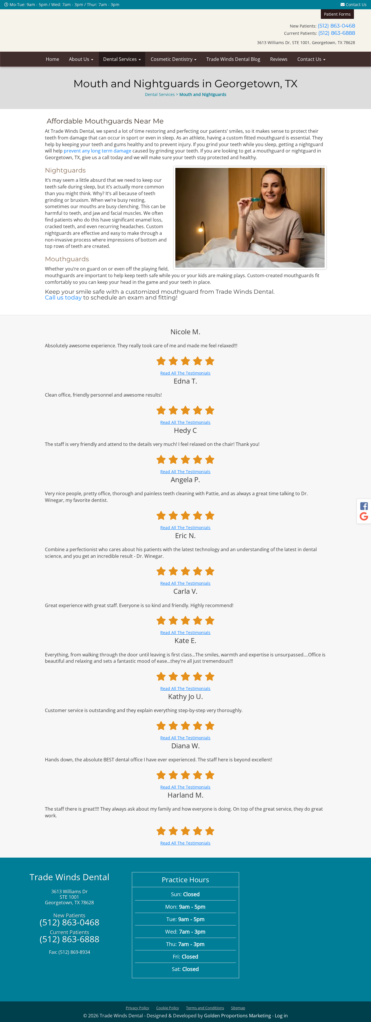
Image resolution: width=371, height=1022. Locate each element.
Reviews (279, 59)
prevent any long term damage (97, 151)
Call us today (63, 297)
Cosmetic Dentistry (172, 59)
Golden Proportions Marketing (237, 1015)
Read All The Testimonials (185, 373)
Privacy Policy (137, 1007)
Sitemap (238, 1007)
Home (52, 59)
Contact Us (356, 4)
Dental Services (120, 59)
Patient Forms (337, 14)
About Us (79, 59)
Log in (281, 1015)
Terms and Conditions (205, 1007)
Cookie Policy (167, 1007)
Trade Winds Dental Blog (233, 59)
